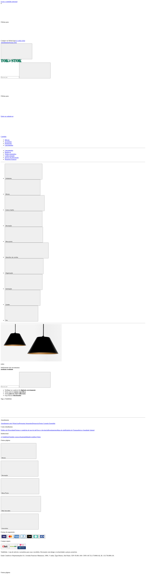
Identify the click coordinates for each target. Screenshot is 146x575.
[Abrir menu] (16, 51)
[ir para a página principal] (11, 61)
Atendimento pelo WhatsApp (10, 423)
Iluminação (9, 289)
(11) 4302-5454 (20, 41)
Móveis (7, 140)
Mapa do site (61, 430)
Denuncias (35, 423)
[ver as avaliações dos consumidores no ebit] (5, 549)
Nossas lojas (13, 42)
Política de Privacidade (8, 430)
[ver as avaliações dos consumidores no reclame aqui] (13, 549)
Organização (9, 273)
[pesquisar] (35, 70)
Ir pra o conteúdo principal (9, 1)
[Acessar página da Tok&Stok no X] (105, 416)
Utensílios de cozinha (12, 257)
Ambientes (9, 178)
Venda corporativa (10, 154)
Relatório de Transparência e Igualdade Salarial (79, 430)
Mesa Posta (5, 493)
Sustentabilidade (25, 437)
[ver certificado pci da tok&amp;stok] (21, 549)
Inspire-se (8, 152)
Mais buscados (6, 511)
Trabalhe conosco (14, 437)
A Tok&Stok (5, 437)
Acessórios (8, 142)
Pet (7, 320)
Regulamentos (52, 430)
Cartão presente (10, 156)
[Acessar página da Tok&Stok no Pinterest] (75, 416)
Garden (8, 304)
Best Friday (37, 437)
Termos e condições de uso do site (25, 430)
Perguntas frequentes (25, 423)
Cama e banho (10, 210)
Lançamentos (9, 145)
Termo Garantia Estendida (47, 423)
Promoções (8, 143)
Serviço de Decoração (12, 157)
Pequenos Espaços (10, 159)
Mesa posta (9, 241)
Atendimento (5, 42)
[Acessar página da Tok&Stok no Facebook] (16, 416)
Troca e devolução (42, 430)
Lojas (32, 437)
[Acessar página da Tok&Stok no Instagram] (45, 416)
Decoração (9, 225)
